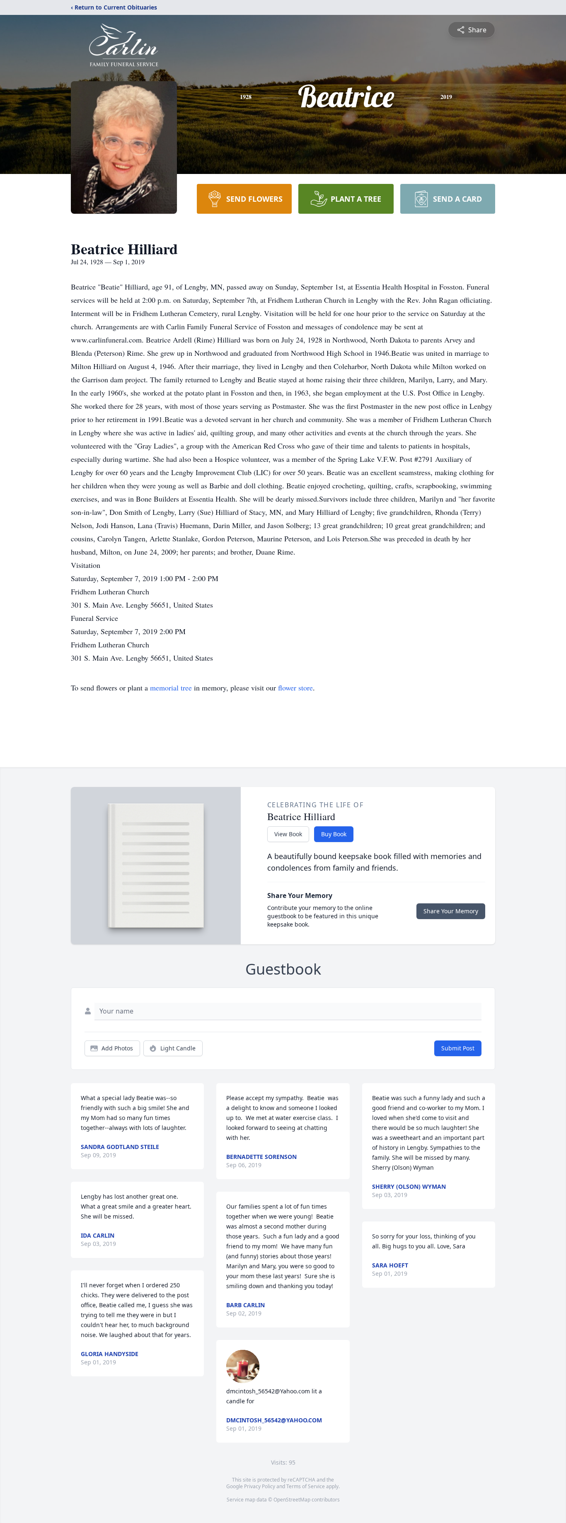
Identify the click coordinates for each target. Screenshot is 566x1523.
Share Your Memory (450, 911)
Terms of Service (305, 1486)
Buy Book (333, 834)
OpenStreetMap (291, 1499)
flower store (295, 688)
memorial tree (171, 688)
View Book (288, 834)
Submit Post (457, 1048)
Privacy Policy (259, 1486)
